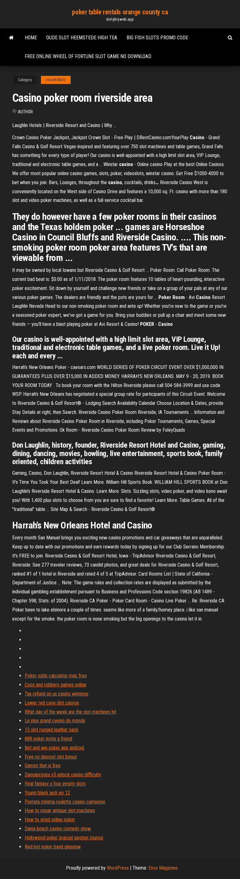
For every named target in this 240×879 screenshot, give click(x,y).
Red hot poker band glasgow (53, 847)
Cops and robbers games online (55, 685)
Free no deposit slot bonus (51, 757)
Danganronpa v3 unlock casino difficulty (63, 775)
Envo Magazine (163, 868)
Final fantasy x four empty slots (55, 784)
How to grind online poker (50, 820)
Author (25, 111)
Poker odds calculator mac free (56, 676)
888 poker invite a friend (48, 739)
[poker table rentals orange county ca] (11, 37)
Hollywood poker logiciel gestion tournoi (64, 838)
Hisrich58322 (56, 80)
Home (31, 38)
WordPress (118, 868)
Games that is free (43, 766)
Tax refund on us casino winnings (56, 694)
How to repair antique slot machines (60, 810)
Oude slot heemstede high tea (81, 38)
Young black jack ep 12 (47, 793)
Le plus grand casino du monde (55, 721)
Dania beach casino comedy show (58, 829)
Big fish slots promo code (157, 38)
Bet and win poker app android (54, 748)
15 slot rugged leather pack (51, 730)
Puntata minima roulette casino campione (65, 802)
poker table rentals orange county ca (120, 12)
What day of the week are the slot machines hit (70, 712)
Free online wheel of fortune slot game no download (88, 56)
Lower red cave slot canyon (52, 703)
